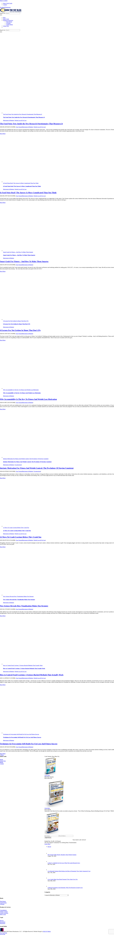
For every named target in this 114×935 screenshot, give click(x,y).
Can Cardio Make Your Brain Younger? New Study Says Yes (63, 879)
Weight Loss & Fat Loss (20, 120)
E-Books (2, 904)
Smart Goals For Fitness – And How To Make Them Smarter (18, 252)
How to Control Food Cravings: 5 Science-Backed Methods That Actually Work (22, 665)
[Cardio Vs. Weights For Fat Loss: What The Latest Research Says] (50, 861)
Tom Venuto (19, 127)
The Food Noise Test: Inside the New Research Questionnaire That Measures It (22, 114)
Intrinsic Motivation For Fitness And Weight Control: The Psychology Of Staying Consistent (25, 458)
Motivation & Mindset (8, 120)
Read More (3, 133)
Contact (2, 763)
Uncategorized (18, 464)
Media (1, 762)
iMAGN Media (47, 931)
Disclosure (2, 923)
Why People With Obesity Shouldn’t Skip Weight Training (62, 854)
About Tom (3, 761)
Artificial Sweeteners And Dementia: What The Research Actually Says (65, 887)
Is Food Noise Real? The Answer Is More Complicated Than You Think (20, 183)
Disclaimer (2, 922)
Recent (49, 846)
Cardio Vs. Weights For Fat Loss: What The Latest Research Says (64, 863)
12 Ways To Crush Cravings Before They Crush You (16, 527)
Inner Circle (3, 914)
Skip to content (3, 0)
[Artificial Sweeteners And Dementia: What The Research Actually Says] (50, 886)
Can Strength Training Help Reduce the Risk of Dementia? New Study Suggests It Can (69, 871)
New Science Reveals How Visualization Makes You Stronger (18, 596)
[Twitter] (1, 929)
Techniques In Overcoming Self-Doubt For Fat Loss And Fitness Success (21, 734)
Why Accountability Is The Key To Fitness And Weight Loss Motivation (21, 389)
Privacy (2, 920)
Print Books (3, 901)
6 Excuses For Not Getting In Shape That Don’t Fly (16, 321)
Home (1, 759)
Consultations (3, 910)
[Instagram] (3, 929)
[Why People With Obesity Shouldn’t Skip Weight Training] (50, 853)
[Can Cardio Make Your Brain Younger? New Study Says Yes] (50, 878)
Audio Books (3, 902)
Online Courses (4, 911)
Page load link (3, 933)
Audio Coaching (4, 913)
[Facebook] (0, 929)
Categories (47, 895)
